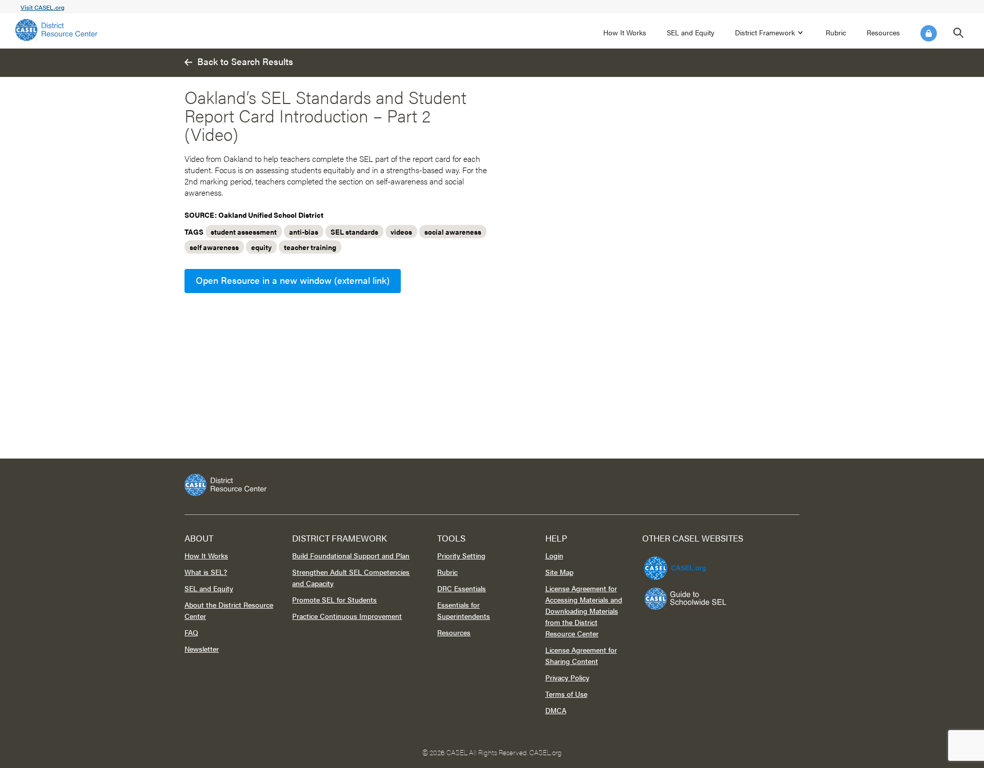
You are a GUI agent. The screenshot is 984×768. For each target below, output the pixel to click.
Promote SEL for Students (334, 599)
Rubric (836, 32)
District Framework (765, 32)
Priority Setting (461, 555)
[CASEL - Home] (56, 30)
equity (261, 247)
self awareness (214, 247)
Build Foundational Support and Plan (350, 555)
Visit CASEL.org (42, 7)
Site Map (559, 572)
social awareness (452, 231)
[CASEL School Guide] (686, 599)
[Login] (928, 33)
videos (401, 231)
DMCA (555, 710)
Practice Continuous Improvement (347, 616)
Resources (883, 32)
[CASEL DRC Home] (491, 485)
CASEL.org (545, 752)
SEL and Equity (690, 32)
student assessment (244, 231)
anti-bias (303, 231)
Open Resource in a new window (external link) (292, 280)
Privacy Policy (567, 677)
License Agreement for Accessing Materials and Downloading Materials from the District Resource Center (583, 610)
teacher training (310, 247)
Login (928, 33)
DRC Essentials (461, 588)
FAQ (191, 632)
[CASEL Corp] (673, 563)
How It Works (624, 32)
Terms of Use (566, 694)
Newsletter (201, 649)
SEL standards (354, 231)
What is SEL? (205, 572)
